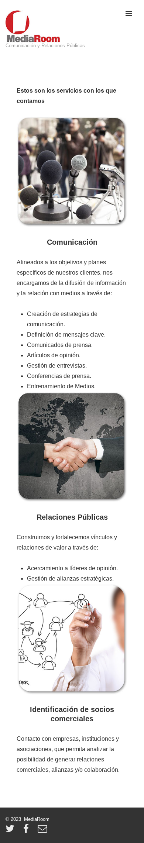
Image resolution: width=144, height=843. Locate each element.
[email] (43, 831)
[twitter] (12, 831)
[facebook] (27, 831)
